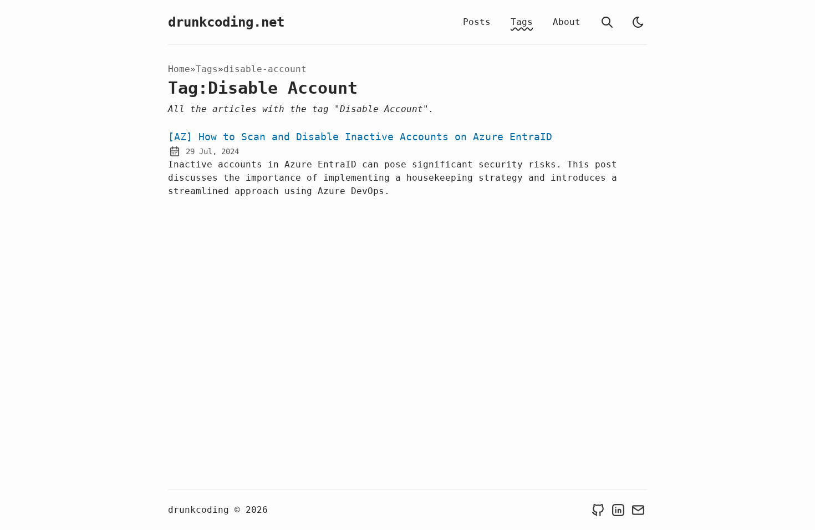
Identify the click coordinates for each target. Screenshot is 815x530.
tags (207, 69)
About (566, 22)
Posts (477, 22)
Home (179, 69)
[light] (638, 22)
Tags (522, 22)
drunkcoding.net (226, 22)
